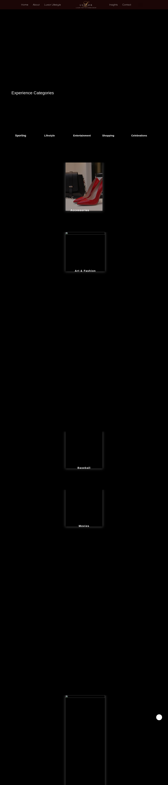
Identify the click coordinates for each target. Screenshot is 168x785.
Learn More (26, 134)
